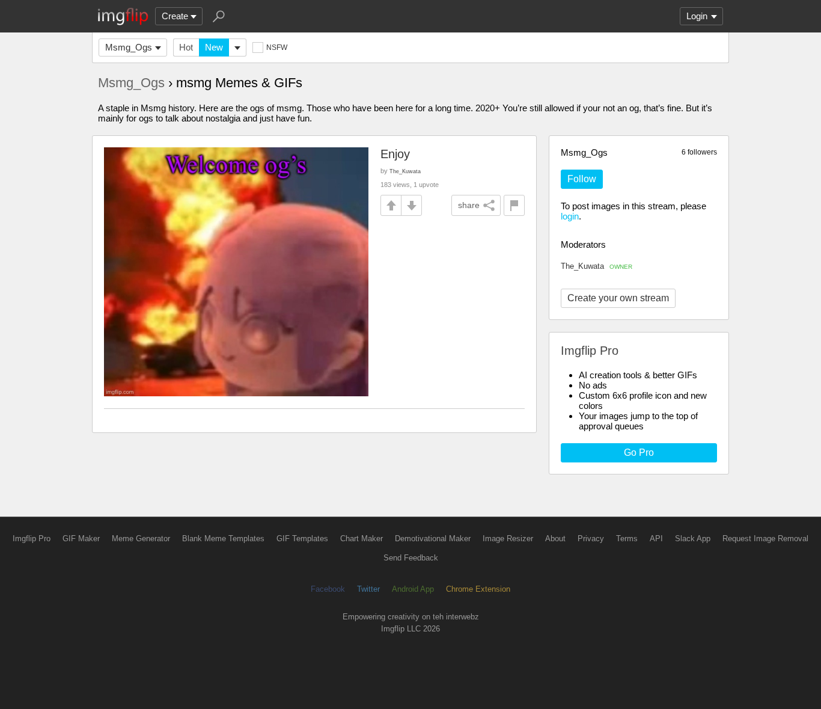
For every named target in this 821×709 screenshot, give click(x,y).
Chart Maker (361, 538)
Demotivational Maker (433, 538)
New (214, 47)
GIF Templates (302, 538)
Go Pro (639, 452)
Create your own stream (618, 298)
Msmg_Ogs (128, 47)
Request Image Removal (765, 538)
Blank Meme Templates (223, 538)
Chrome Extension (478, 589)
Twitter (368, 589)
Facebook (328, 589)
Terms (627, 538)
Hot (186, 47)
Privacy (591, 538)
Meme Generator (141, 538)
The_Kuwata (596, 266)
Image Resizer (508, 538)
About (555, 538)
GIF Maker (81, 538)
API (656, 538)
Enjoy (395, 154)
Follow (581, 179)
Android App (413, 589)
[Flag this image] (514, 205)
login (570, 216)
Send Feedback (410, 557)
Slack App (692, 538)
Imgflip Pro (31, 538)
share (469, 205)
